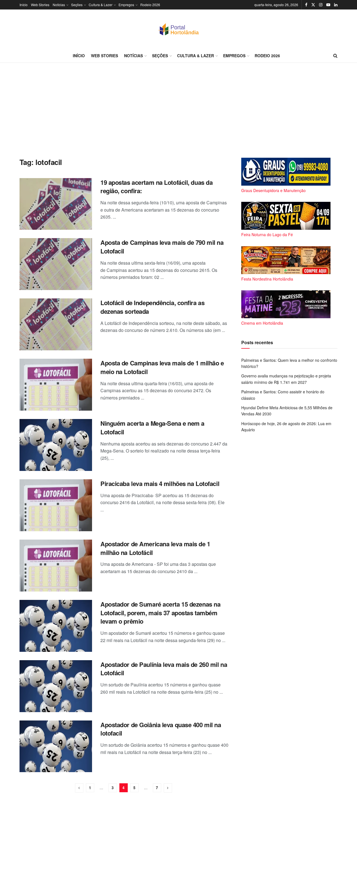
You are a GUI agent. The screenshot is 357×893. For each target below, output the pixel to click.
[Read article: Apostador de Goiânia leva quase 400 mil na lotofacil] (56, 746)
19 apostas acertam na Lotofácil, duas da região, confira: (156, 186)
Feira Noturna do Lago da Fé (267, 234)
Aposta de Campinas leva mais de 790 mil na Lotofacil (162, 246)
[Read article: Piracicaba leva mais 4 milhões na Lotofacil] (56, 505)
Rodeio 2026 (150, 4)
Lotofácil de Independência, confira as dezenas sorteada (152, 307)
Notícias (59, 4)
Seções (77, 4)
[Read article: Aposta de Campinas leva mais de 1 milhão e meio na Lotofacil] (56, 385)
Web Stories (40, 4)
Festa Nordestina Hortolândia (267, 279)
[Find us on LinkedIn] (335, 4)
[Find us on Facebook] (306, 4)
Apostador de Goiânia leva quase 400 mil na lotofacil (160, 729)
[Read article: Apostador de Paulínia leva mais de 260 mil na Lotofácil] (56, 686)
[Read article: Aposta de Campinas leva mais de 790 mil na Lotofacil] (56, 264)
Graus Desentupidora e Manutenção (273, 190)
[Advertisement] (178, 110)
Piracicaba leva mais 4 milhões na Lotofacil (159, 483)
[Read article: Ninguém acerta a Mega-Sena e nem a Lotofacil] (56, 445)
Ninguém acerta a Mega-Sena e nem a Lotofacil (152, 427)
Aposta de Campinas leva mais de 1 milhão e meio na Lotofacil (162, 367)
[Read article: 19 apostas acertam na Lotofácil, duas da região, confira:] (56, 204)
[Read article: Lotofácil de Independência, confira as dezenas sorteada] (56, 324)
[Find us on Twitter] (313, 4)
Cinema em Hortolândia (262, 323)
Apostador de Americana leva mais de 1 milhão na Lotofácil (155, 548)
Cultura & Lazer (100, 4)
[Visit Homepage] (178, 29)
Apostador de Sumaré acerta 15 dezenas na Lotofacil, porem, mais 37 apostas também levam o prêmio (160, 613)
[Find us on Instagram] (320, 4)
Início (24, 4)
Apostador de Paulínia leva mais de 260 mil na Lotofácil (163, 668)
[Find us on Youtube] (328, 4)
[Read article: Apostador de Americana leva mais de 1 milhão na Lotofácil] (56, 566)
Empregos (126, 4)
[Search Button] (335, 56)
